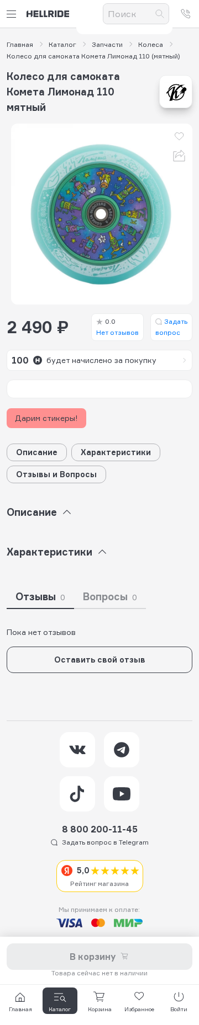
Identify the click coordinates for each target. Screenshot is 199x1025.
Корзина (100, 1009)
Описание (36, 452)
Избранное (139, 1009)
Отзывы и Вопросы (56, 474)
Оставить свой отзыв (99, 659)
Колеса (150, 44)
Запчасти (107, 44)
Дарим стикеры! (46, 418)
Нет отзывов (117, 327)
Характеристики (116, 452)
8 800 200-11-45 (100, 829)
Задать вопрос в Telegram (105, 842)
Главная (20, 44)
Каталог (62, 44)
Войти (178, 1009)
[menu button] (13, 14)
